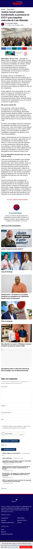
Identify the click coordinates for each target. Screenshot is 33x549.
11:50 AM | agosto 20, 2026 (8, 477)
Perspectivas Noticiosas (7, 522)
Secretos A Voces (21, 520)
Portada (3, 9)
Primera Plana (10, 9)
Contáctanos (10, 511)
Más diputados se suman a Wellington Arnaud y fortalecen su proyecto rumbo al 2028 (16, 345)
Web (2, 419)
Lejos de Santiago (7, 272)
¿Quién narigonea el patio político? (12, 249)
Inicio (2, 529)
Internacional (4, 518)
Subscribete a (17, 199)
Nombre (3, 405)
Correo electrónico (6, 412)
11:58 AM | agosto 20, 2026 (8, 470)
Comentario (4, 386)
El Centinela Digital (11, 23)
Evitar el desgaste (6, 321)
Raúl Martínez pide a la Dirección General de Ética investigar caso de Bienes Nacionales (15, 370)
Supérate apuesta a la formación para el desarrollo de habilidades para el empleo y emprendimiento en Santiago (16, 468)
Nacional (3, 520)
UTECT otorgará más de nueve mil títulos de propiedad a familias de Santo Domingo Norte (16, 480)
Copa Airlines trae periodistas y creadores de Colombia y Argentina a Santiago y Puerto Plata (16, 461)
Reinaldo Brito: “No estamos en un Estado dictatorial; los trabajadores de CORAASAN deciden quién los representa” (14, 296)
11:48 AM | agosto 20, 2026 (8, 483)
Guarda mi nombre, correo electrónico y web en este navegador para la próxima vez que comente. (16, 427)
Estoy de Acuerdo (26, 547)
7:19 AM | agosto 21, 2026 (18, 458)
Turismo (19, 522)
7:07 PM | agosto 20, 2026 (8, 463)
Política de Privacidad (7, 534)
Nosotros (3, 532)
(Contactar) (24, 221)
